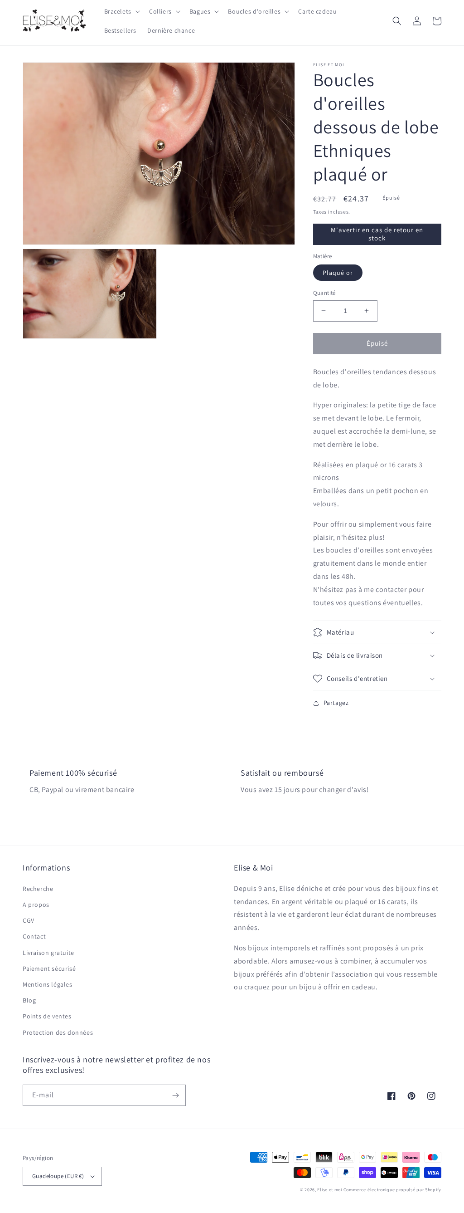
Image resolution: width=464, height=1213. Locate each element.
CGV (28, 920)
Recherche (38, 889)
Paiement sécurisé (49, 968)
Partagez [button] (336, 703)
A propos (36, 904)
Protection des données (58, 1032)
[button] (121, 11)
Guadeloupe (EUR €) (58, 1176)
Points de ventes (47, 1016)
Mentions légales (47, 984)
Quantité (324, 293)
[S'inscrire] (175, 1095)
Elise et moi (329, 1190)
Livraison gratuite (48, 953)
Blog (29, 1000)
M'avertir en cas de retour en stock (377, 233)
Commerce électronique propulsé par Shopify (392, 1190)
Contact (34, 936)
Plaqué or (338, 273)
